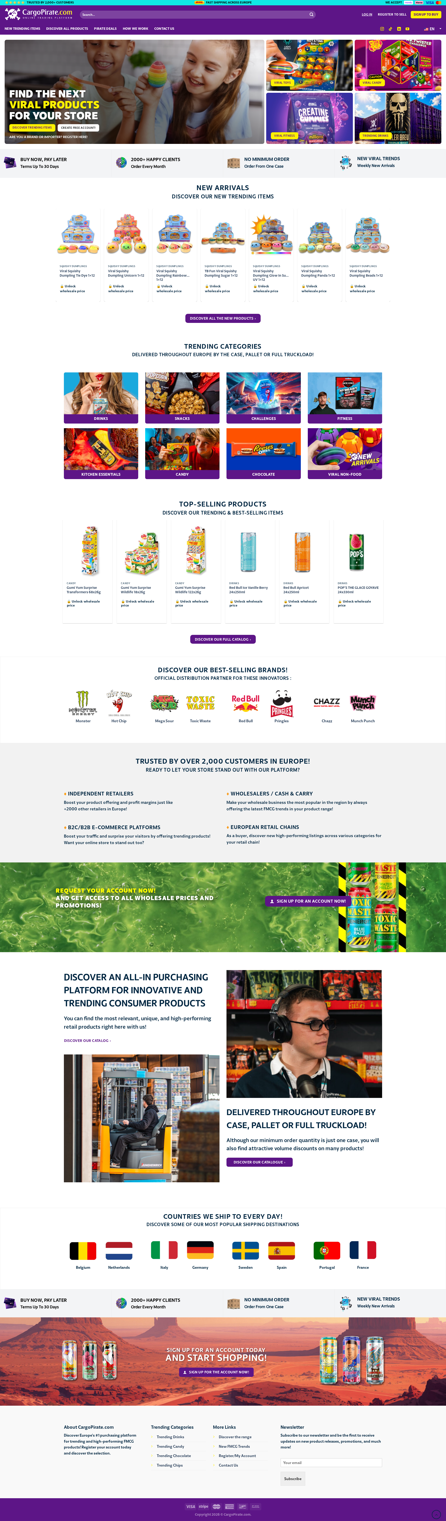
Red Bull (246, 721)
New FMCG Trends (234, 1446)
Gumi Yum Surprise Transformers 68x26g (84, 590)
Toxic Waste (200, 721)
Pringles (282, 721)
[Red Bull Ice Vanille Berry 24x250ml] (250, 549)
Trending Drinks (170, 1437)
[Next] (387, 573)
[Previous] (58, 573)
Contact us (164, 29)
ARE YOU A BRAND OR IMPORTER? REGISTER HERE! (48, 137)
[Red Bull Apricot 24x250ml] (304, 549)
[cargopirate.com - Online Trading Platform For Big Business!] (39, 14)
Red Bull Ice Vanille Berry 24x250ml (248, 590)
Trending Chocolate (174, 1455)
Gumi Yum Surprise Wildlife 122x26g (190, 590)
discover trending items (32, 127)
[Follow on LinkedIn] (399, 29)
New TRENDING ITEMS (22, 29)
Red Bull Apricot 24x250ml (296, 590)
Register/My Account (237, 1455)
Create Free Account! (78, 127)
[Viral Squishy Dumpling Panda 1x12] (319, 235)
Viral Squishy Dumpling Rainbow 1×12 (171, 273)
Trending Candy (170, 1446)
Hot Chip (119, 721)
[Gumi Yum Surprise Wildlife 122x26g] (196, 549)
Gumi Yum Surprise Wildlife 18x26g (136, 590)
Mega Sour (164, 721)
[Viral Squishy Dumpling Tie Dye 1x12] (78, 235)
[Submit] (311, 15)
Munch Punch (363, 721)
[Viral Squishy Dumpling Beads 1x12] (368, 235)
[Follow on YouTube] (407, 29)
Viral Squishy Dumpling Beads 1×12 (366, 273)
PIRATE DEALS (105, 29)
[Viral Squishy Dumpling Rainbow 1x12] (174, 235)
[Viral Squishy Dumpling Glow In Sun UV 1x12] (271, 235)
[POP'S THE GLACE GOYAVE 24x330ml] (358, 549)
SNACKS (182, 418)
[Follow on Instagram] (382, 29)
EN (431, 29)
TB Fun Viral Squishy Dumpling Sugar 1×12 (221, 273)
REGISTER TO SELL (392, 15)
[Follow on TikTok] (390, 29)
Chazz (327, 721)
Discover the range (235, 1437)
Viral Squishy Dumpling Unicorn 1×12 (126, 273)
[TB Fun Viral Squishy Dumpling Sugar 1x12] (223, 235)
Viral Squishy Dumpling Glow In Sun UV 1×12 (270, 273)
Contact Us (228, 1465)
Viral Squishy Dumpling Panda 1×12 (318, 273)
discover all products (67, 29)
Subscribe (293, 1478)
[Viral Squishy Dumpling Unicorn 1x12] (126, 235)
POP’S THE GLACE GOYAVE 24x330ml (358, 590)
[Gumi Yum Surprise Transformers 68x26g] (87, 549)
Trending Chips (170, 1465)
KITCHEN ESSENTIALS (101, 474)
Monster (83, 721)
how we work (135, 29)
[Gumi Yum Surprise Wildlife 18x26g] (142, 549)
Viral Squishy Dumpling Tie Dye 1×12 (77, 273)
